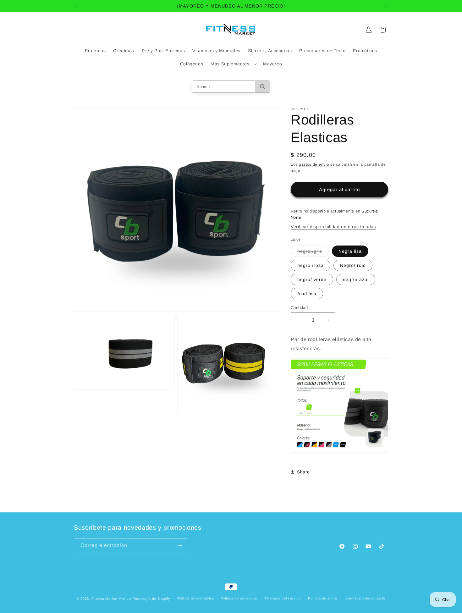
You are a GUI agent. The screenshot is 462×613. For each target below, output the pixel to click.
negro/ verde (312, 279)
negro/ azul (356, 279)
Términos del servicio (283, 598)
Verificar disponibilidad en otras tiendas (333, 226)
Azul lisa (306, 293)
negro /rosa (310, 265)
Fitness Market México (111, 598)
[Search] (262, 86)
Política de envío (322, 598)
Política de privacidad (239, 598)
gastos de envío (314, 164)
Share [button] (303, 471)
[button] (233, 63)
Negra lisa (350, 251)
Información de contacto (364, 598)
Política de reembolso (195, 598)
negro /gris (313, 252)
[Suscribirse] (180, 545)
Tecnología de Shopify (151, 598)
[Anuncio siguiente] (386, 6)
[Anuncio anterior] (76, 6)
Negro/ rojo (353, 265)
